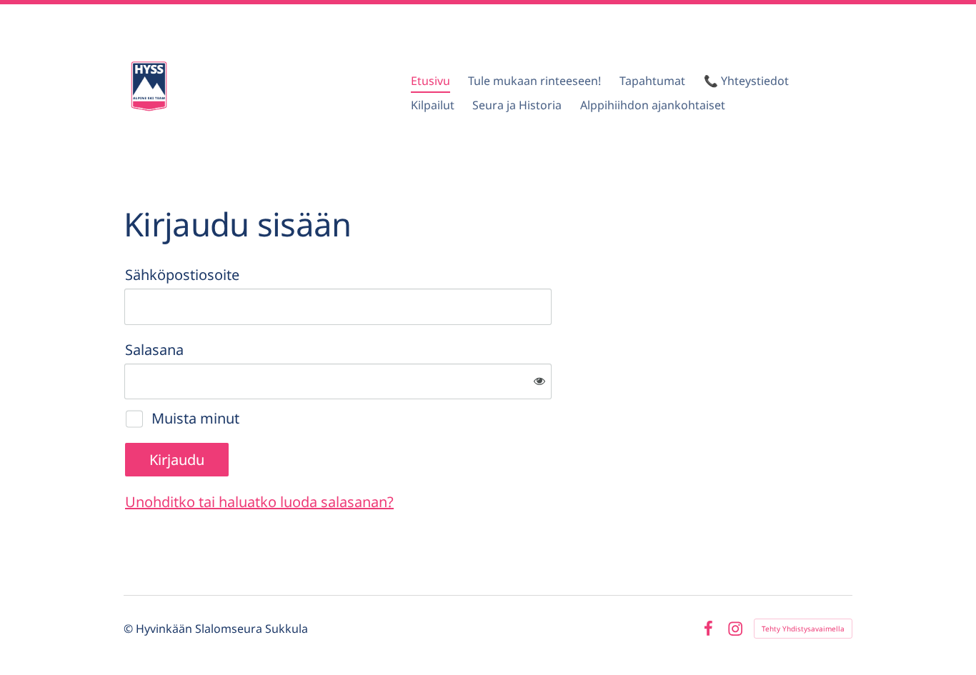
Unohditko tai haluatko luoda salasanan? (259, 501)
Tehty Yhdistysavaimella (803, 629)
